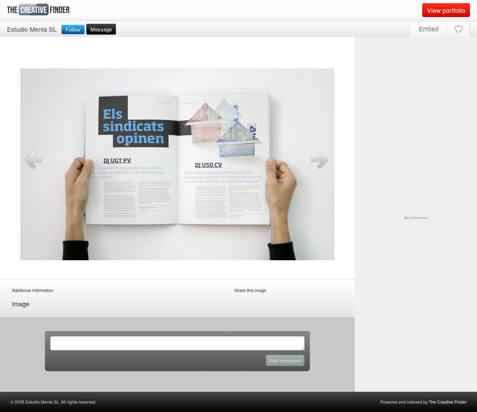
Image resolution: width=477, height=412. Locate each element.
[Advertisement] (416, 264)
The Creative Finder (448, 402)
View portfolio (446, 10)
